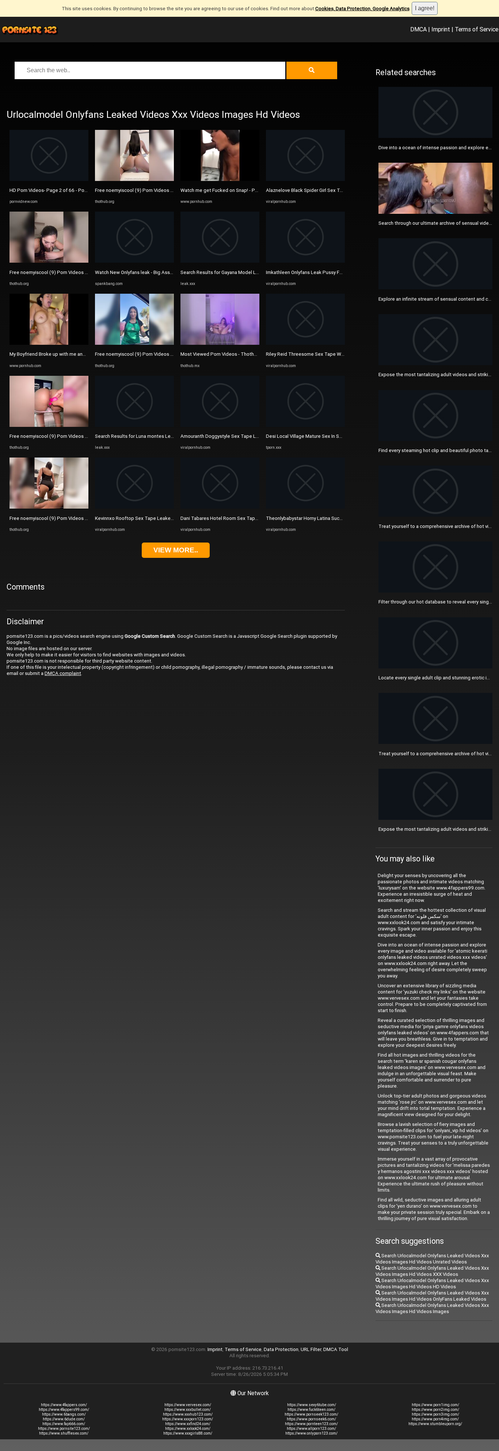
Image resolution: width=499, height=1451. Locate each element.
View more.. (175, 550)
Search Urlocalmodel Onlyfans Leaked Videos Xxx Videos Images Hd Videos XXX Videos (432, 1271)
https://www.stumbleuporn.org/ (435, 1423)
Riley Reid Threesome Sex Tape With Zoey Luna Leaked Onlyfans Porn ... (344, 354)
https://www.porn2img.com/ (435, 1409)
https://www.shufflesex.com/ (63, 1433)
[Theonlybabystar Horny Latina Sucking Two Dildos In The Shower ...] (305, 507)
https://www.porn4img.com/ (435, 1419)
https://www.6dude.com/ (64, 1419)
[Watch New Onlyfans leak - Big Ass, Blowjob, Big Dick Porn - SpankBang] (134, 261)
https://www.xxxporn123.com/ (187, 1419)
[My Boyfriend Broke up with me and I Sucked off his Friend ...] (48, 343)
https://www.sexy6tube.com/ (311, 1404)
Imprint (440, 29)
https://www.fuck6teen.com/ (311, 1409)
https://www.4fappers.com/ (64, 1404)
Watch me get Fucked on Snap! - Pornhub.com (230, 190)
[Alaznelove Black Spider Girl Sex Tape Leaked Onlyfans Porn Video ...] (305, 179)
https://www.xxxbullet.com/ (187, 1409)
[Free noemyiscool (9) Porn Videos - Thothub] (48, 261)
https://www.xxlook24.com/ (187, 1428)
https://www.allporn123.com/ (311, 1428)
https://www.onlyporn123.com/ (311, 1433)
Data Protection (281, 1349)
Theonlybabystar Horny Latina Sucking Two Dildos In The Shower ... (338, 518)
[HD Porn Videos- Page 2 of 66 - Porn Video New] (48, 179)
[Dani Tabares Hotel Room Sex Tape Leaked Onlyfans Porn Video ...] (219, 507)
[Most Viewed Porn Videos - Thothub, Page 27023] (219, 343)
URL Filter (311, 1349)
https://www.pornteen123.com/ (311, 1423)
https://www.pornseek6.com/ (311, 1419)
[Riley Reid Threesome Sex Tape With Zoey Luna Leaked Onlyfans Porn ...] (305, 343)
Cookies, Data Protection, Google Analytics (362, 8)
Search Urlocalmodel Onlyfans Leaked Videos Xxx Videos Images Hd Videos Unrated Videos (432, 1259)
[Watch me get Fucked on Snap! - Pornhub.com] (219, 179)
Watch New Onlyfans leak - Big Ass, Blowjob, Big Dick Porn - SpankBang (172, 272)
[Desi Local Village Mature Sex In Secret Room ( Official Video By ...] (305, 425)
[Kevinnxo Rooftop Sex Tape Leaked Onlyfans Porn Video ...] (134, 507)
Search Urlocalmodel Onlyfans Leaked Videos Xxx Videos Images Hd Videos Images (432, 1308)
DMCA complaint (63, 673)
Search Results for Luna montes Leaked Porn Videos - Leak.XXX (164, 436)
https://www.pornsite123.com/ (64, 1428)
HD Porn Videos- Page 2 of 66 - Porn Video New (61, 190)
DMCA (418, 29)
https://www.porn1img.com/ (435, 1404)
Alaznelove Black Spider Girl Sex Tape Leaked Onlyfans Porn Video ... (340, 190)
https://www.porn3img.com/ (435, 1414)
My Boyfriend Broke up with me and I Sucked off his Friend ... (74, 354)
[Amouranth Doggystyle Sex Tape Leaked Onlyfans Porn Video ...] (219, 425)
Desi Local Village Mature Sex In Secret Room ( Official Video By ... (337, 436)
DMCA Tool (335, 1349)
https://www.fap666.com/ (63, 1423)
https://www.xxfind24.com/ (187, 1423)
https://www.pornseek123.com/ (311, 1414)
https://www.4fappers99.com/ (64, 1409)
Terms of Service (476, 29)
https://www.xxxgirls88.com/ (187, 1433)
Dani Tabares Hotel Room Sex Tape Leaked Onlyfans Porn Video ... (252, 518)
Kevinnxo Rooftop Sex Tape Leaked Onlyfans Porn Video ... (159, 518)
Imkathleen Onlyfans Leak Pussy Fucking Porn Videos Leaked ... (334, 272)
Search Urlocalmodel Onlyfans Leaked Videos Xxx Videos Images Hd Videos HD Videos (432, 1283)
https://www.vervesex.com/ (187, 1404)
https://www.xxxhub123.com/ (188, 1414)
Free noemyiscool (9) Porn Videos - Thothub (57, 272)
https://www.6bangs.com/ (64, 1414)
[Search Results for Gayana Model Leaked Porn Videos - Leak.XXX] (219, 261)
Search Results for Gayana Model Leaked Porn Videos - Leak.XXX (250, 272)
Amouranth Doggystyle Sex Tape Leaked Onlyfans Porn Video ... (249, 436)
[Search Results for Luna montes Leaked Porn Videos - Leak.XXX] (134, 425)
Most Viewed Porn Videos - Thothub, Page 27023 (233, 354)
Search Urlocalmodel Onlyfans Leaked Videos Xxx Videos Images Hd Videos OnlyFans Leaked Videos (432, 1296)
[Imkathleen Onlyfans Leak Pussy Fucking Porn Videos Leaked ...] (305, 261)
